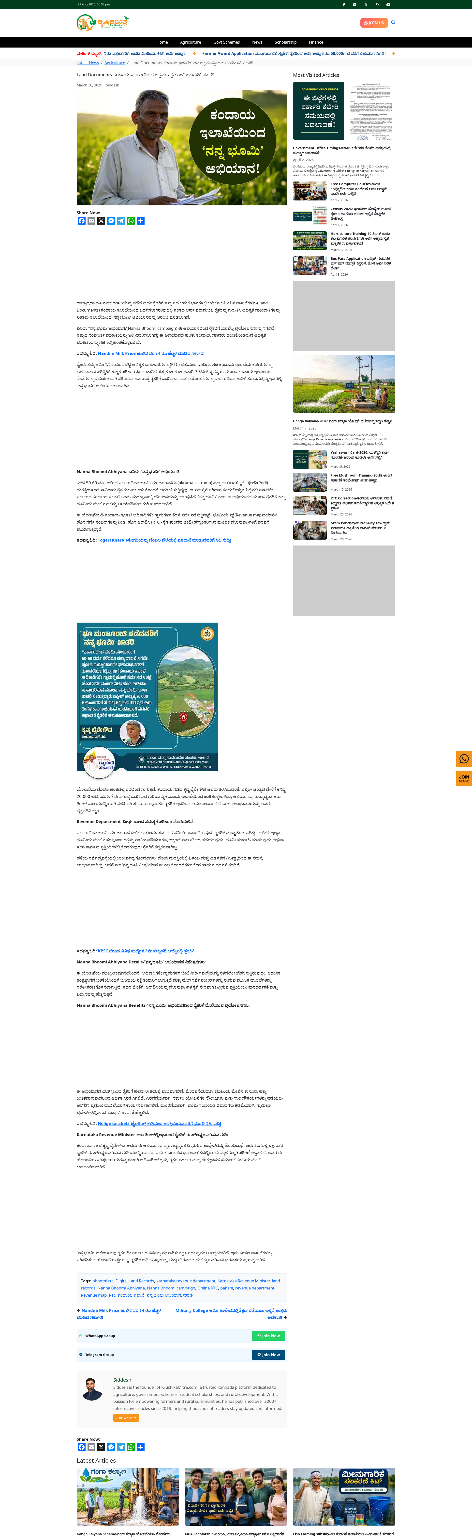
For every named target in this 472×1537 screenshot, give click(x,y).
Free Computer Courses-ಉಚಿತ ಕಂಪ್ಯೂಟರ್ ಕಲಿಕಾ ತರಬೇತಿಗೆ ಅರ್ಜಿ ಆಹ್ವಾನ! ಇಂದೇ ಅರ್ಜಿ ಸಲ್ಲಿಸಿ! (359, 189)
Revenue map (94, 1295)
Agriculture (190, 42)
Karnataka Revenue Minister (244, 1281)
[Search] (393, 23)
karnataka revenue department (185, 1281)
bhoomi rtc (102, 1281)
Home (162, 42)
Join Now (271, 1336)
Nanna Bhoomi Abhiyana (121, 1288)
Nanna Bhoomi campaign (171, 1288)
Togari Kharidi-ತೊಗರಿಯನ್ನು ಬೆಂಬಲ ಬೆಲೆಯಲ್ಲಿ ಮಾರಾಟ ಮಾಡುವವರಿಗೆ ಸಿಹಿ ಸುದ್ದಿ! (164, 540)
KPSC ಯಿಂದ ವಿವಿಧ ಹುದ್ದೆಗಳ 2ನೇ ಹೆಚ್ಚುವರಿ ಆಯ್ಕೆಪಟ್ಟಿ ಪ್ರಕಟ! (146, 951)
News (257, 42)
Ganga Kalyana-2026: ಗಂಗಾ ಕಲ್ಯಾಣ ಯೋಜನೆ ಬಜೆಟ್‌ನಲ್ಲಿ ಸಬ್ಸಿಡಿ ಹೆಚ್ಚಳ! (343, 421)
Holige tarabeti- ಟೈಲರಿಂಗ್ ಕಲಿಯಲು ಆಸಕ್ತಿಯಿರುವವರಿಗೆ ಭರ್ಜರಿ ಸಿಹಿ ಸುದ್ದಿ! (159, 1123)
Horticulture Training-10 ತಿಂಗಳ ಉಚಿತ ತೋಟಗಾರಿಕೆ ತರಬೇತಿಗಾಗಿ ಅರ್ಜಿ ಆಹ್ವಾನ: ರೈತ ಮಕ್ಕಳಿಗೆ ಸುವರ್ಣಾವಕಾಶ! (360, 238)
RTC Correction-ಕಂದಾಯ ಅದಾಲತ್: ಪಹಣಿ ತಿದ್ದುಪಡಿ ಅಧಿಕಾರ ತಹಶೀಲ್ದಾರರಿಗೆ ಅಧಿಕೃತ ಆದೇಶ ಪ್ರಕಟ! (362, 503)
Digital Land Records (135, 1281)
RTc (112, 1295)
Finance (316, 42)
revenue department (254, 1288)
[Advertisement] (244, 22)
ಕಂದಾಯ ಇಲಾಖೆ (131, 1295)
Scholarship (286, 42)
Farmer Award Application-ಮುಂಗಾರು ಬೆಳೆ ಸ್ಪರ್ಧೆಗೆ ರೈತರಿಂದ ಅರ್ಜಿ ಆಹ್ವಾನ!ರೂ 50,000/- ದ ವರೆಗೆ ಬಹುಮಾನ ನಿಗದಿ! (249, 53)
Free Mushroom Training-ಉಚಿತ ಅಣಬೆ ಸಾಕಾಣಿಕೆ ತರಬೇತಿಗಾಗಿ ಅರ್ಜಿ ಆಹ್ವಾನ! (361, 477)
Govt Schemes (226, 42)
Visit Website (126, 1418)
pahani (226, 1288)
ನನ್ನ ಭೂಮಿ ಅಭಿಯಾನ (164, 1295)
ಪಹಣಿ (188, 1295)
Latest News (88, 63)
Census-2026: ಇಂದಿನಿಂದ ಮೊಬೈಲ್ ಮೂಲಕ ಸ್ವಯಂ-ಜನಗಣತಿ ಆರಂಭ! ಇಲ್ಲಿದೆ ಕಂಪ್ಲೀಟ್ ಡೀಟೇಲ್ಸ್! (361, 213)
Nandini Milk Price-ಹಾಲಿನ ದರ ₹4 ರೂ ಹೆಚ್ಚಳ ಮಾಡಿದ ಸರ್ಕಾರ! (151, 353)
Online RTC (207, 1288)
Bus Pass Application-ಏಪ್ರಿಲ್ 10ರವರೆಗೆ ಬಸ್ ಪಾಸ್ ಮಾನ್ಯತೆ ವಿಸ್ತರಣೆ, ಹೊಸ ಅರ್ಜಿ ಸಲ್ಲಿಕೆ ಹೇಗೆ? (361, 263)
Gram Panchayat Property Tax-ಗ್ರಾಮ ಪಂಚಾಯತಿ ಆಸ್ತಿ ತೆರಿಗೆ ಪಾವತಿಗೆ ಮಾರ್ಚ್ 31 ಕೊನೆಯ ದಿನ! (360, 528)
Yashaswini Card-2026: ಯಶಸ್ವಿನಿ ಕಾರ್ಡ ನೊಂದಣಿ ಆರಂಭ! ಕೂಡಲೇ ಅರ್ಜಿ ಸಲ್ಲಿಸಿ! (360, 455)
